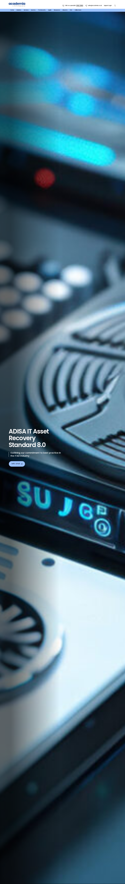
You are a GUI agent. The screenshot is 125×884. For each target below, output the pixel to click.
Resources (57, 10)
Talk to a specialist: (74, 5)
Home (12, 10)
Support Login (108, 5)
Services (26, 10)
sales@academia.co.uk (95, 5)
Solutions (18, 10)
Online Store (78, 10)
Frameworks (42, 10)
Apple (49, 10)
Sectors (33, 10)
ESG (71, 10)
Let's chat (15, 464)
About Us (64, 10)
